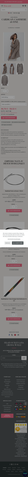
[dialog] (14, 238)
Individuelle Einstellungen (14, 238)
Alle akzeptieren (18, 243)
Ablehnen (7, 243)
